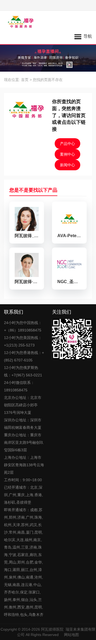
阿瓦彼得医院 (52, 629)
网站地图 (71, 635)
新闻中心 (67, 165)
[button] (83, 36)
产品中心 (67, 143)
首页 (25, 80)
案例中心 (67, 154)
